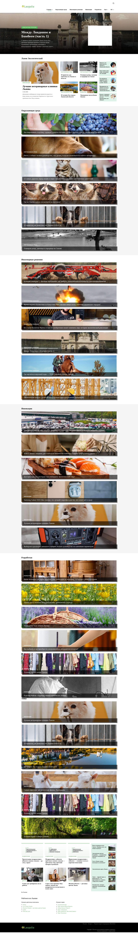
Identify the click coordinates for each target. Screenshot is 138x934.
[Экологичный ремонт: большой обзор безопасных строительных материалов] (69, 389)
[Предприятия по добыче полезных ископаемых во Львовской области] (113, 88)
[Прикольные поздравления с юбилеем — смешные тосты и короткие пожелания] (79, 850)
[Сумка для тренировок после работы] (32, 875)
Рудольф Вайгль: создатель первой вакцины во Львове (45, 695)
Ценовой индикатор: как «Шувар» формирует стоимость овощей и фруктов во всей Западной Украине (64, 430)
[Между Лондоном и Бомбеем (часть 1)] (69, 342)
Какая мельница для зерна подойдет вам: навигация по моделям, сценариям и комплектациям (60, 579)
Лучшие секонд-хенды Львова (36, 672)
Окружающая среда (66, 72)
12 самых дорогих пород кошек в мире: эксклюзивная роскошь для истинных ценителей (58, 179)
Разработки (83, 92)
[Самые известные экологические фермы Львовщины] (69, 781)
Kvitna (24, 904)
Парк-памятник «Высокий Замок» (67, 911)
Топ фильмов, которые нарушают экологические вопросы (98, 886)
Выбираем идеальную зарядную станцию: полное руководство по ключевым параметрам (58, 546)
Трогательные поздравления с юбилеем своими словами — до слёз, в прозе (32, 860)
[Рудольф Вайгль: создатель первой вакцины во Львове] (69, 687)
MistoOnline (112, 923)
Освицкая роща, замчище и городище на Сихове (88, 75)
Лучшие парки (60, 902)
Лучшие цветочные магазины (30, 902)
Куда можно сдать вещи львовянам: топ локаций (104, 72)
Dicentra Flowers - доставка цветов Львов (34, 908)
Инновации (26, 82)
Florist (71, 880)
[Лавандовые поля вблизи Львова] (88, 87)
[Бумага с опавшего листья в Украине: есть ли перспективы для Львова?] (113, 96)
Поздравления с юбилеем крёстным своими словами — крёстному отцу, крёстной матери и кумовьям (55, 861)
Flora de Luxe (26, 911)
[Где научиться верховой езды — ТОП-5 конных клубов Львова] (113, 80)
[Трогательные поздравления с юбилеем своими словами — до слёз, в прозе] (32, 850)
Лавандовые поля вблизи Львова (36, 626)
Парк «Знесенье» (62, 909)
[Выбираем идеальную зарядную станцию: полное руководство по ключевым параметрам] (69, 538)
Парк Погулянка (62, 913)
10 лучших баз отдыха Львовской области (68, 96)
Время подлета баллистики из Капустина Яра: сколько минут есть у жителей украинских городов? (62, 305)
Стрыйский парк (62, 904)
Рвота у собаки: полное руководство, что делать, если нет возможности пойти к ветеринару (60, 156)
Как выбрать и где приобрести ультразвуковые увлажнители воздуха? (51, 649)
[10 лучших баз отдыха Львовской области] (69, 87)
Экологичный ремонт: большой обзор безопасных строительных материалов (54, 397)
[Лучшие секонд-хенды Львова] (69, 663)
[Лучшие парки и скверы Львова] (69, 828)
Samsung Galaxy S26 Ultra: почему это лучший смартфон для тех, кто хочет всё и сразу (58, 500)
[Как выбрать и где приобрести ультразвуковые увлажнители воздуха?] (69, 640)
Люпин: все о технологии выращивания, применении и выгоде (48, 603)
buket (24, 909)
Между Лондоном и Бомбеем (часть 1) (39, 351)
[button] (113, 3)
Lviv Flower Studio (27, 906)
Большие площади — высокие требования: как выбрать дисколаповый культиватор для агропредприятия (65, 281)
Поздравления (26, 856)
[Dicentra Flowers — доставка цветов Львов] (79, 875)
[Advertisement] (100, 36)
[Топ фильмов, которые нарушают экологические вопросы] (111, 887)
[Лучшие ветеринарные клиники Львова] (40, 72)
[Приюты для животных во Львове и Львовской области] (113, 64)
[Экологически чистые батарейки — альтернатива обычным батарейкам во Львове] (111, 855)
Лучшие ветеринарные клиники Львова (39, 523)
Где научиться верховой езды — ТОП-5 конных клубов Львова (48, 374)
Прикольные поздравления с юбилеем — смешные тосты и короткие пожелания (78, 860)
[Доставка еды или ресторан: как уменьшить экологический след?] (69, 468)
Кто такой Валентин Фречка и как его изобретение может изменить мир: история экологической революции (66, 328)
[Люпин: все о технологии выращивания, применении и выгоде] (69, 594)
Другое (24, 880)
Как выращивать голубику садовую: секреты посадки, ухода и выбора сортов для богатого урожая (62, 132)
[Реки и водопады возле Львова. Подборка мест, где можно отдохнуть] (111, 847)
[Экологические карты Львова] (111, 871)
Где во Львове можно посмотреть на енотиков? (42, 202)
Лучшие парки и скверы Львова (37, 836)
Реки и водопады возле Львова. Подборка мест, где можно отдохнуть (99, 847)
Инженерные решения (29, 27)
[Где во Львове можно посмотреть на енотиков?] (69, 193)
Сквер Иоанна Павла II (64, 908)
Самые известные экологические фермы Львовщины (44, 790)
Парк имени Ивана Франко (65, 906)
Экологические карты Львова (100, 869)
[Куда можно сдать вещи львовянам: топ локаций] (113, 72)
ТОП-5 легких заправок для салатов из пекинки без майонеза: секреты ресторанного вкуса (59, 454)
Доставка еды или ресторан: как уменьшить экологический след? (49, 477)
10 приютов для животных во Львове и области (68, 76)
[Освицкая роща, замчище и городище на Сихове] (88, 67)
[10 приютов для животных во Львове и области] (69, 67)
